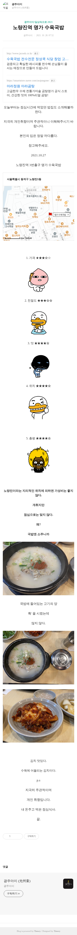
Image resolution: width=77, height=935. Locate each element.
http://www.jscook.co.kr (19, 53)
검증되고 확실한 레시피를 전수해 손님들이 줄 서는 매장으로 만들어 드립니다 (37, 66)
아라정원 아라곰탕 (21, 86)
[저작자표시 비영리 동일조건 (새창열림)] (44, 836)
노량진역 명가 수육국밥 (38, 27)
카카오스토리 (38, 853)
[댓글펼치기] (9, 867)
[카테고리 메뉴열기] (70, 5)
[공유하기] (14, 836)
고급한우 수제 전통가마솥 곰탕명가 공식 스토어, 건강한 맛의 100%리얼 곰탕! (37, 93)
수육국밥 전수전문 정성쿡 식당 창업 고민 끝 (38, 59)
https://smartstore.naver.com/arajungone (28, 80)
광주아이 (17, 4)
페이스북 (29, 853)
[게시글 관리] (18, 836)
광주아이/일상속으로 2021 (38, 22)
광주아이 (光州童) (17, 881)
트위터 (47, 853)
